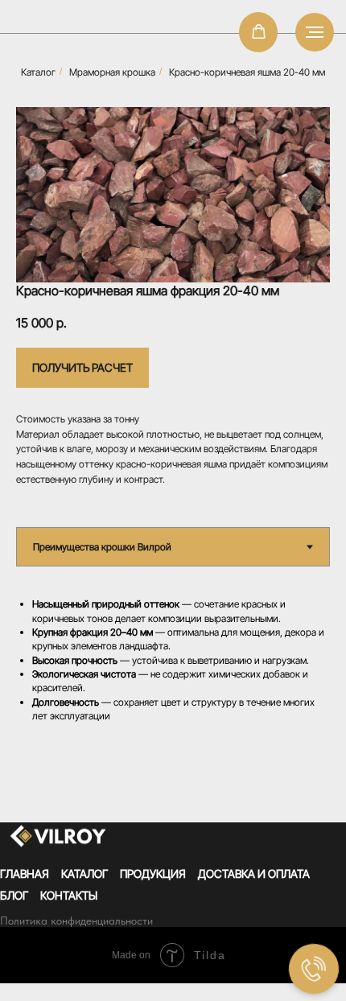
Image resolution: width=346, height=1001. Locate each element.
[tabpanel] (173, 663)
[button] (258, 31)
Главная (24, 873)
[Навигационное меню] (314, 32)
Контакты (68, 895)
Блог (14, 895)
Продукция (153, 873)
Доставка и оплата (254, 873)
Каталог (38, 72)
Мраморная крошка (112, 72)
